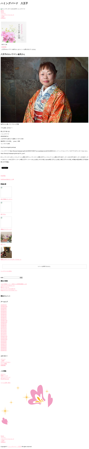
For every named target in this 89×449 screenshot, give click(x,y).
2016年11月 (4, 338)
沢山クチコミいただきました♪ (9, 290)
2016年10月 (4, 339)
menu (2, 10)
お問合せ (3, 18)
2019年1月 (4, 319)
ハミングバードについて (7, 14)
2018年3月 (4, 325)
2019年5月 (4, 312)
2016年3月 (4, 350)
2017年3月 (4, 331)
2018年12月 (4, 320)
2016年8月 (4, 342)
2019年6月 (4, 311)
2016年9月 (4, 341)
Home (2, 12)
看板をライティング (6, 229)
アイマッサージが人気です (8, 288)
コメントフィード (5, 377)
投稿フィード (4, 375)
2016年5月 (4, 347)
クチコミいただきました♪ (8, 285)
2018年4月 (4, 323)
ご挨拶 (2, 360)
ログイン (3, 374)
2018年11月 (4, 322)
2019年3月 (4, 316)
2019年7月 (4, 309)
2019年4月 (4, 314)
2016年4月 (4, 348)
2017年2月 (4, 333)
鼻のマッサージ (5, 287)
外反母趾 (3, 175)
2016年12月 (4, 336)
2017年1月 (4, 334)
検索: (2, 277)
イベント (3, 359)
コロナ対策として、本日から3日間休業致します (14, 284)
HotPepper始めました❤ (7, 179)
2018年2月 (4, 327)
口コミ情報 (4, 363)
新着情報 (3, 47)
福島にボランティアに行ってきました (11, 259)
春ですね (3, 214)
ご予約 (2, 16)
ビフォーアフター (5, 362)
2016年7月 (4, 344)
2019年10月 (4, 306)
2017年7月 (4, 328)
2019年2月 (4, 317)
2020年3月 (4, 305)
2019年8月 (4, 308)
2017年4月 (4, 330)
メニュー (3, 13)
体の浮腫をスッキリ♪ (6, 199)
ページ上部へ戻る (5, 382)
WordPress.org (5, 379)
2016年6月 (4, 345)
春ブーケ (3, 244)
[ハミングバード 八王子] (27, 433)
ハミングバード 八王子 (14, 446)
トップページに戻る (6, 271)
